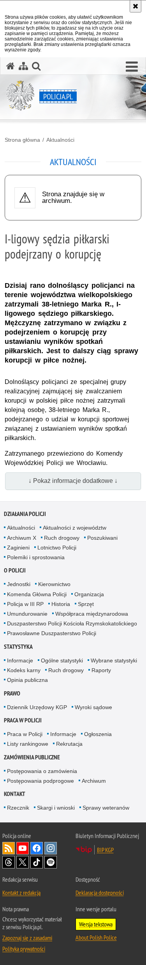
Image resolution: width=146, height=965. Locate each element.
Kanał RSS (8, 848)
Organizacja (89, 594)
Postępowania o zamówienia (42, 771)
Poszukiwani (102, 538)
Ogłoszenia (98, 734)
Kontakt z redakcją (21, 892)
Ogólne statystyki (62, 660)
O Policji (15, 570)
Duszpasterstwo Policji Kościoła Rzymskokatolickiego (72, 623)
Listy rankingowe (27, 744)
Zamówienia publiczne (32, 757)
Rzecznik (18, 808)
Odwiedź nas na (22, 848)
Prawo (12, 693)
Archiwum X (21, 538)
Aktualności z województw (74, 528)
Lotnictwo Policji (56, 547)
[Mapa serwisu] (23, 66)
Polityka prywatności (23, 949)
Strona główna (22, 140)
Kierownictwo (54, 584)
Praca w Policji (23, 720)
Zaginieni (18, 547)
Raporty (101, 670)
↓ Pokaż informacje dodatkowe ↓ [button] (73, 480)
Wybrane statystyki (114, 660)
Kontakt (14, 794)
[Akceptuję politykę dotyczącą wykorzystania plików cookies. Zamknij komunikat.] (135, 6)
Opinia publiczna (27, 680)
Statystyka (18, 647)
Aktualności (60, 140)
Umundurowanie (27, 614)
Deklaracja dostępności (100, 892)
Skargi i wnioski (56, 808)
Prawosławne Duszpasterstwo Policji (51, 633)
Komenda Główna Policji (37, 594)
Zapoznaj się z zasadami (27, 938)
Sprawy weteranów (106, 808)
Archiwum (94, 781)
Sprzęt (86, 604)
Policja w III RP (25, 604)
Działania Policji (25, 514)
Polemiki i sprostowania (36, 557)
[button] (132, 67)
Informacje (20, 660)
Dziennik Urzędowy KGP (37, 707)
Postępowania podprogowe (40, 781)
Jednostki (18, 584)
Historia (60, 604)
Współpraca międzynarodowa (91, 614)
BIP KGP (105, 850)
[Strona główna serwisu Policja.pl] (10, 66)
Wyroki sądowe (93, 707)
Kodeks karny (23, 670)
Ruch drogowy (61, 538)
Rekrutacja (69, 744)
